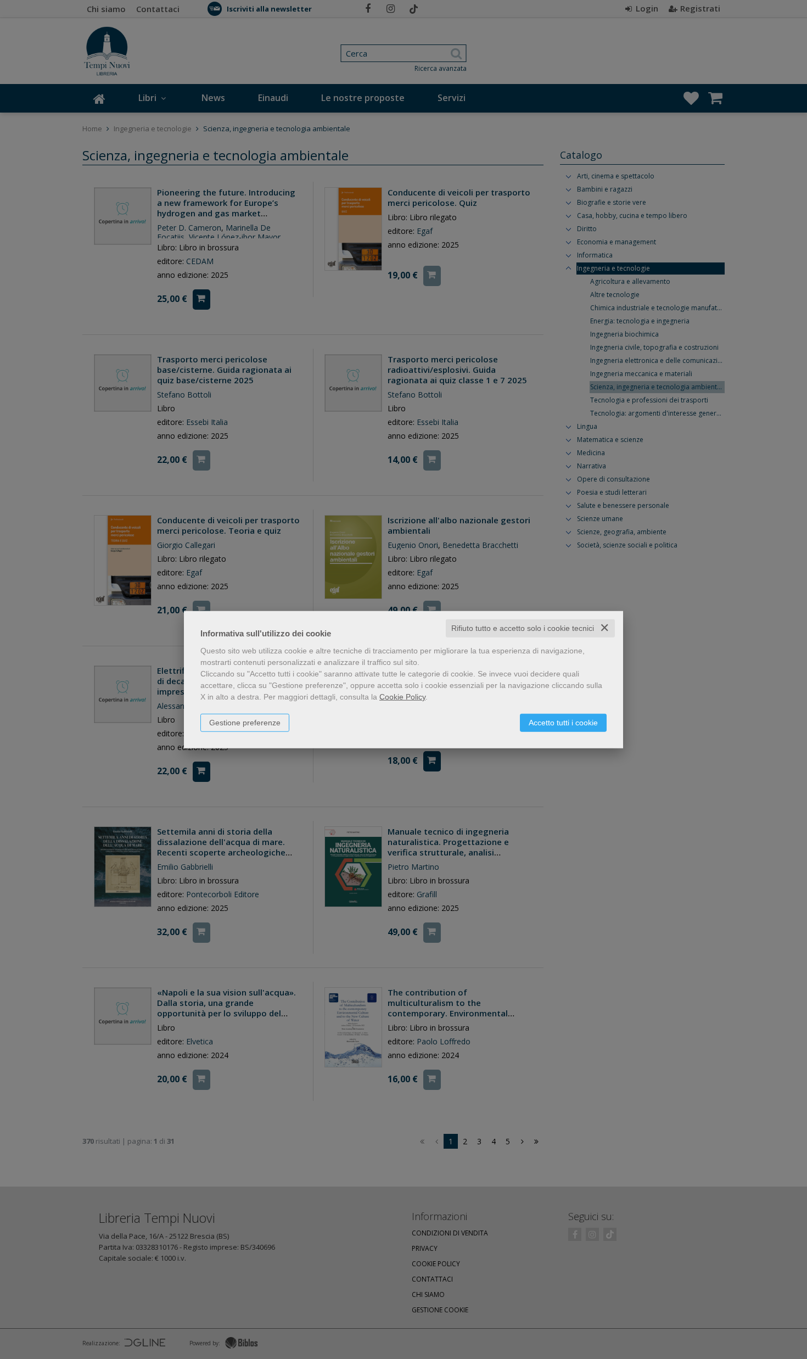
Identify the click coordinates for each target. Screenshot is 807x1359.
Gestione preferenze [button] (245, 722)
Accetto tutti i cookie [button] (563, 722)
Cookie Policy (402, 696)
